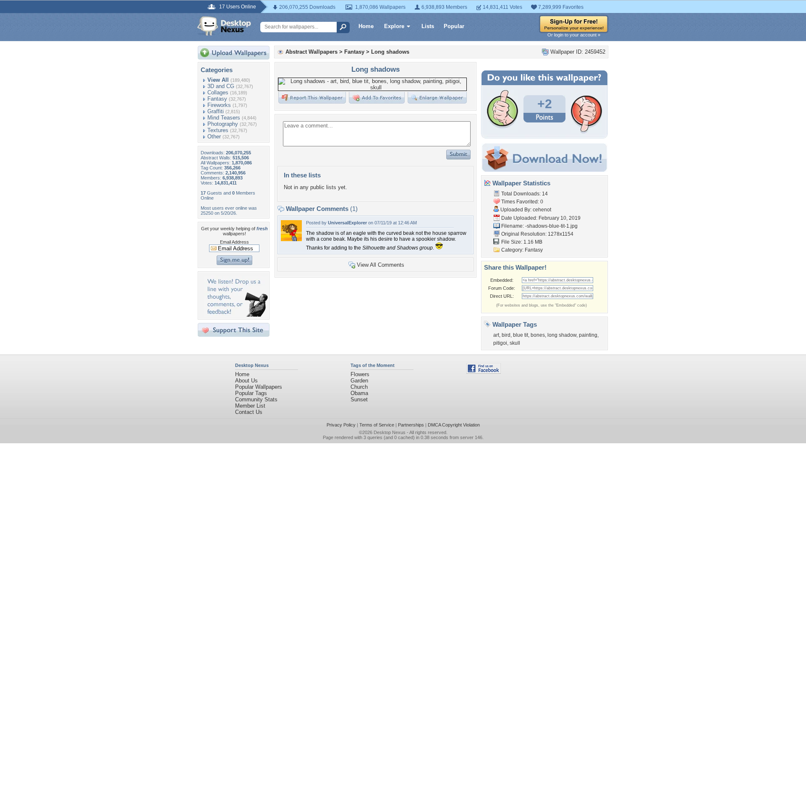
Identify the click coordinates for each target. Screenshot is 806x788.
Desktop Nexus (390, 432)
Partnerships (411, 424)
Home (366, 26)
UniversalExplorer (347, 222)
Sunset (359, 399)
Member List (250, 406)
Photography (222, 124)
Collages (217, 92)
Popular (454, 26)
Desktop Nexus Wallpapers (224, 26)
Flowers (360, 374)
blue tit (520, 335)
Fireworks (219, 105)
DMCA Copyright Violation (454, 424)
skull (515, 343)
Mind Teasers (223, 117)
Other (214, 136)
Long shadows (390, 52)
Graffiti (215, 111)
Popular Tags (251, 393)
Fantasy (217, 99)
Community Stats (256, 399)
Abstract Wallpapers (311, 52)
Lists (427, 26)
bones (538, 335)
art (496, 335)
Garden (359, 380)
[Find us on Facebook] (483, 372)
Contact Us (248, 412)
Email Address (234, 241)
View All (218, 80)
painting (588, 335)
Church (359, 387)
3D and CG (220, 86)
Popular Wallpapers (258, 387)
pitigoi (500, 343)
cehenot (542, 210)
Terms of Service (376, 424)
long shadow (561, 335)
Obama (359, 393)
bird (506, 335)
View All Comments (380, 265)
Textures (217, 130)
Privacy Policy (341, 424)
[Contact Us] (236, 315)
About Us (246, 380)
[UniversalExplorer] (291, 239)
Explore (394, 26)
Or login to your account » (573, 34)
